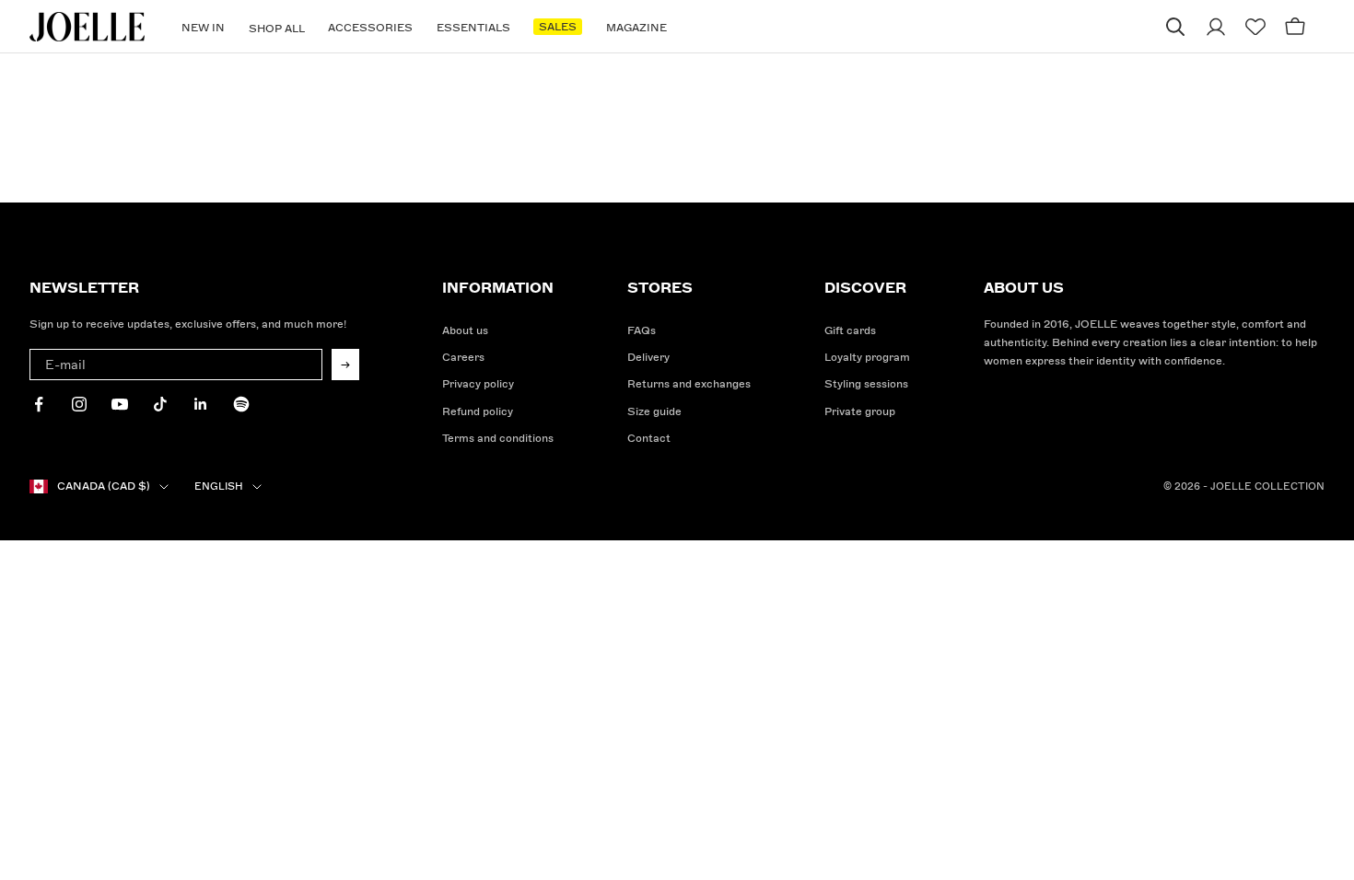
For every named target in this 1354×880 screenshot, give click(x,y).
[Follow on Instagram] (79, 404)
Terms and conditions (498, 439)
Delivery (648, 358)
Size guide (654, 412)
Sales (558, 27)
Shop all (277, 29)
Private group (859, 412)
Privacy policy (478, 384)
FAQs (641, 331)
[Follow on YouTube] (120, 404)
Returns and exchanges (689, 384)
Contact (649, 439)
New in (203, 28)
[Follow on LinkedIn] (201, 404)
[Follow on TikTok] (160, 404)
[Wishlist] (1255, 27)
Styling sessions (866, 384)
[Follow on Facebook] (38, 404)
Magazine (636, 28)
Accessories (370, 28)
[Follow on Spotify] (241, 404)
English (218, 486)
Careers (463, 358)
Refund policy (477, 412)
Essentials (473, 28)
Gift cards (850, 331)
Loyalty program (867, 358)
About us (465, 331)
